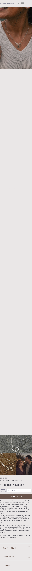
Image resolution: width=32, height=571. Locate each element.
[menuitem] (18, 3)
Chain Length (3, 490)
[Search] (18, 3)
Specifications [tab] (8, 556)
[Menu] (22, 3)
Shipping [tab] (6, 565)
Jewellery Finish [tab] (9, 548)
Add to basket (16, 496)
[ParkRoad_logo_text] (9, 3)
